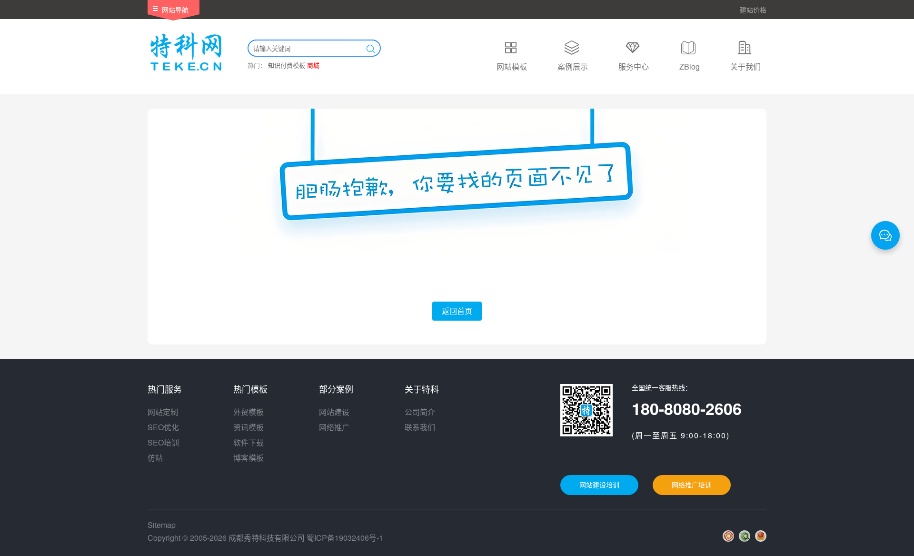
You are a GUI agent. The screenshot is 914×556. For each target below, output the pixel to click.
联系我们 (420, 427)
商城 (313, 65)
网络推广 (334, 427)
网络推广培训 (692, 485)
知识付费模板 (286, 65)
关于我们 (745, 66)
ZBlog (689, 66)
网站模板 (512, 66)
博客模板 (248, 457)
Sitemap (162, 524)
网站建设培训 (599, 485)
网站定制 (163, 411)
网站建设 (334, 411)
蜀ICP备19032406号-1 (345, 537)
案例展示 (572, 66)
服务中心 (633, 66)
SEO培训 (163, 442)
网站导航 (175, 9)
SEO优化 (163, 427)
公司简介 (420, 411)
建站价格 (753, 9)
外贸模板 (248, 411)
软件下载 (248, 442)
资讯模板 (248, 427)
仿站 (155, 457)
